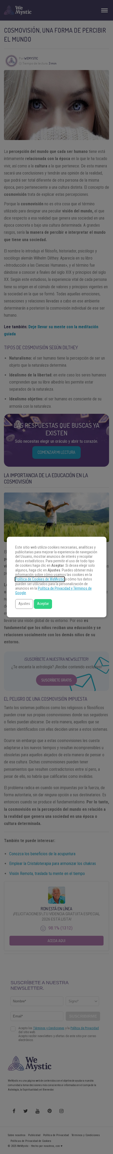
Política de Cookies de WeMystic (39, 579)
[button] (24, 604)
